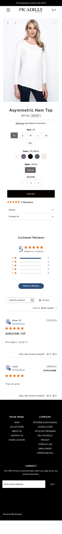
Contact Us (14, 216)
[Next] (15, 23)
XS (14, 135)
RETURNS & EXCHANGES (45, 422)
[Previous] (8, 23)
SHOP (17, 422)
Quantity (31, 176)
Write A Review (31, 285)
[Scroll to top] (56, 528)
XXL (30, 143)
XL (46, 135)
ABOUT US (17, 431)
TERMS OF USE (45, 444)
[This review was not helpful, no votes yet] (53, 354)
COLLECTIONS (17, 426)
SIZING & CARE (45, 426)
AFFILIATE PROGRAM (45, 431)
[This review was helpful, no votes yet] (48, 354)
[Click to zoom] (54, 23)
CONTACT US (17, 435)
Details (12, 209)
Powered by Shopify (12, 514)
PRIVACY (45, 440)
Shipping (20, 123)
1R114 (30, 170)
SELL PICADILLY (45, 435)
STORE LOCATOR (17, 440)
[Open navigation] (8, 10)
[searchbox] (17, 300)
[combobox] (45, 308)
